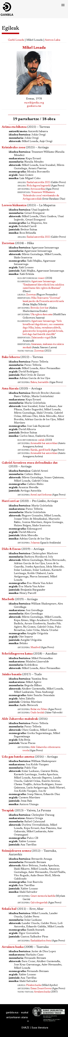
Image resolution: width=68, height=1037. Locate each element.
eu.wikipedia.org (34, 102)
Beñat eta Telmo (39, 709)
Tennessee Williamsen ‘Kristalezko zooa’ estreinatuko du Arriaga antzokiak (41, 195)
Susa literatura (40, 1027)
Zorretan (31, 295)
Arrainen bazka (42, 992)
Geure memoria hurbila (43, 896)
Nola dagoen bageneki (38, 186)
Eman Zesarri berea (41, 988)
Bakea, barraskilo (40, 382)
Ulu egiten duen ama (41, 314)
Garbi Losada (16, 40)
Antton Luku (52, 40)
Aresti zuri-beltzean (41, 495)
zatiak (41, 440)
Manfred (35, 647)
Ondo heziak (37, 713)
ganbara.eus (34, 106)
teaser (41, 278)
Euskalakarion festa (41, 941)
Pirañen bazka (33, 985)
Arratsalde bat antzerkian (43, 443)
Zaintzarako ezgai (40, 338)
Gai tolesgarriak (39, 903)
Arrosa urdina (37, 189)
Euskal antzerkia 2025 (38, 182)
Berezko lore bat (39, 308)
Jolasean (35, 543)
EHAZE (25, 1027)
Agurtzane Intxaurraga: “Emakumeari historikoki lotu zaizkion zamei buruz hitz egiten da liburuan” (43, 284)
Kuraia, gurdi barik (40, 450)
